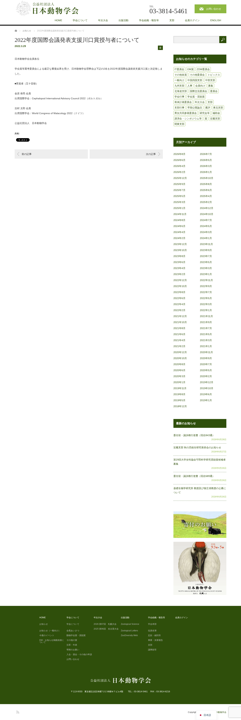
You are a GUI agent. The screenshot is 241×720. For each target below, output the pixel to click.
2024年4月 (179, 232)
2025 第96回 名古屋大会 (106, 629)
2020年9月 (206, 358)
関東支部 (179, 124)
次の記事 (151, 154)
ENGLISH (215, 20)
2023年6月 (179, 262)
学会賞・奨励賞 (196, 96)
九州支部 (179, 85)
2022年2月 (179, 310)
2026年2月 (179, 172)
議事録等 (152, 650)
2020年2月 (206, 376)
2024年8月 (179, 220)
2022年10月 (180, 286)
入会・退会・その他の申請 (79, 654)
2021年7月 (206, 328)
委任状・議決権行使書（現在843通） (194, 435)
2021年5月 (206, 334)
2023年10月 (180, 250)
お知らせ (43, 624)
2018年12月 (180, 406)
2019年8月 (179, 394)
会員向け (200, 85)
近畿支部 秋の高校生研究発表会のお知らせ (197, 447)
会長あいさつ (73, 631)
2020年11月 (206, 352)
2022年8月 (179, 292)
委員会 (214, 91)
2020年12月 (180, 352)
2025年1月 (179, 208)
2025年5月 (179, 196)
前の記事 (27, 154)
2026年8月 (179, 154)
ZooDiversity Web (129, 635)
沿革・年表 (72, 645)
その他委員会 (197, 74)
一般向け (179, 80)
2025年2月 (206, 202)
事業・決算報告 (155, 640)
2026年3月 (206, 166)
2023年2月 (179, 274)
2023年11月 (206, 244)
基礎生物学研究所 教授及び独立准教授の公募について (199, 490)
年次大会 (103, 20)
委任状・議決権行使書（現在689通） (194, 476)
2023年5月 (206, 262)
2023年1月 (206, 274)
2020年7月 (206, 364)
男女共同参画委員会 (185, 113)
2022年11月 (206, 280)
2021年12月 (180, 316)
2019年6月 (206, 394)
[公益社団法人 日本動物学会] (50, 9)
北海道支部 (180, 91)
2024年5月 (206, 226)
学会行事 (179, 96)
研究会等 (205, 113)
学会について (80, 20)
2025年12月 (180, 178)
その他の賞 (72, 640)
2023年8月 (179, 256)
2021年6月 (179, 334)
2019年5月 (179, 400)
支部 (171, 20)
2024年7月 (206, 220)
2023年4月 (179, 268)
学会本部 (152, 624)
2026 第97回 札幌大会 (105, 624)
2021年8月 (179, 328)
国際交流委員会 (198, 91)
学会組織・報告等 (149, 20)
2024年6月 (179, 226)
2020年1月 (179, 382)
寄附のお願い (73, 650)
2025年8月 (206, 184)
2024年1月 (206, 238)
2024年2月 (179, 238)
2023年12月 (180, 244)
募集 (210, 85)
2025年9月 (179, 184)
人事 (189, 85)
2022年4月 (179, 304)
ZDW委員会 (203, 69)
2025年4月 (206, 196)
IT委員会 (179, 69)
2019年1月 (206, 400)
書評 (207, 107)
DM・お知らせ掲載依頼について (51, 641)
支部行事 (179, 107)
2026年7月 (206, 154)
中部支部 (210, 80)
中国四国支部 (194, 80)
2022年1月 (206, 310)
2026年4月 (179, 166)
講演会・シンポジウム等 (188, 118)
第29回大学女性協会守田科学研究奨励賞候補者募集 (199, 461)
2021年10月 (180, 322)
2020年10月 (180, 358)
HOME (58, 20)
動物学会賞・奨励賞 (76, 635)
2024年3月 (206, 232)
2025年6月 (206, 190)
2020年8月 (179, 364)
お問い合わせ (213, 8)
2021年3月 (206, 340)
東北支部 (218, 107)
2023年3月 (206, 268)
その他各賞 (180, 74)
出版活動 (123, 20)
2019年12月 (206, 382)
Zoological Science (130, 624)
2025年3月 (179, 202)
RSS (17, 711)
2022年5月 (206, 298)
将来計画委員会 (183, 102)
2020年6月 (179, 370)
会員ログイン (192, 20)
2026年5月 (206, 160)
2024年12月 (206, 208)
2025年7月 (179, 190)
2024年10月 (206, 214)
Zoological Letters (129, 631)
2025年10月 (206, 178)
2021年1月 (206, 346)
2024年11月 (179, 214)
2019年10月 (206, 388)
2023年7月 (206, 256)
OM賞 (190, 69)
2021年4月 (179, 340)
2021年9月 (206, 322)
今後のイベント (46, 635)
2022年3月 (206, 304)
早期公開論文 (194, 107)
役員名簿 (152, 631)
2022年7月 (206, 292)
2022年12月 (180, 280)
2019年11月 (179, 388)
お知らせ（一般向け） (50, 631)
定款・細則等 (154, 635)
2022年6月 (179, 298)
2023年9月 (206, 250)
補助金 (216, 113)
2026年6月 (179, 160)
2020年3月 (179, 376)
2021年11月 (206, 316)
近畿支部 (215, 118)
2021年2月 (179, 346)
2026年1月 (206, 172)
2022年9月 (206, 286)
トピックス (214, 74)
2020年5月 (206, 370)
